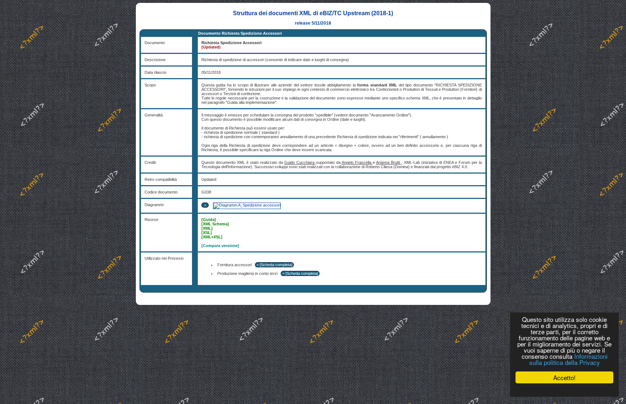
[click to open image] (246, 205)
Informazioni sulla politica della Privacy (568, 359)
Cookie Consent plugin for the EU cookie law (564, 390)
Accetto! (564, 377)
